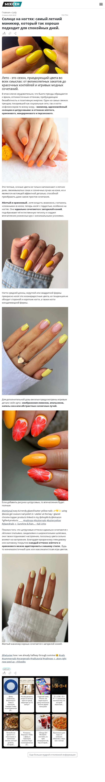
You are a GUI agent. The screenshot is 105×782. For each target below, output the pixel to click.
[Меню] (101, 4)
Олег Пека (65, 15)
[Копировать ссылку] (10, 33)
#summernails (9, 658)
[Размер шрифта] (4, 33)
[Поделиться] (15, 33)
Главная (6, 12)
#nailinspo (28, 520)
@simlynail (7, 510)
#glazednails (8, 523)
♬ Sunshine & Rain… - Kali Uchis (30, 523)
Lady (14, 12)
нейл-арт (6, 669)
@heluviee (7, 655)
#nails (62, 655)
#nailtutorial (36, 658)
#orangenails (23, 658)
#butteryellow (54, 520)
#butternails (40, 520)
